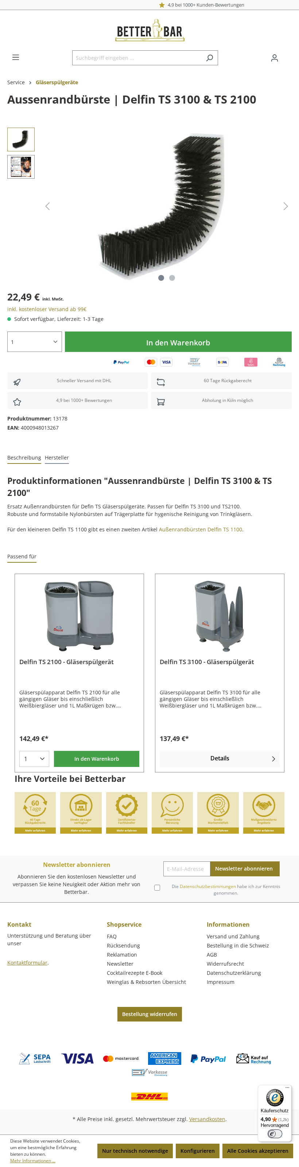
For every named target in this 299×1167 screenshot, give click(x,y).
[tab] (24, 458)
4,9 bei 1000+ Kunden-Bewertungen (149, 4)
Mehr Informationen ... (32, 1161)
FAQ (112, 936)
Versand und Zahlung (233, 936)
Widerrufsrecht (225, 963)
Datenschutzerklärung (234, 972)
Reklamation (122, 954)
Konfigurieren (197, 1150)
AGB (212, 954)
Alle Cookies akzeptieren (257, 1150)
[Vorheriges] (47, 206)
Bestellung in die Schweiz (238, 945)
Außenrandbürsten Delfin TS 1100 (200, 529)
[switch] (275, 1133)
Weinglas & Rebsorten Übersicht (146, 981)
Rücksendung (123, 945)
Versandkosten (207, 1119)
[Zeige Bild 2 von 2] (172, 278)
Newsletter (120, 963)
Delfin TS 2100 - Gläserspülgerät (66, 662)
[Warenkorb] (287, 55)
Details (219, 758)
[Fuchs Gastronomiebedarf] (286, 101)
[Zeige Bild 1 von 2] (161, 278)
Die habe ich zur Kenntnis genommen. (226, 889)
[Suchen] (209, 57)
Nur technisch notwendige (135, 1150)
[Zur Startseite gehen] (149, 30)
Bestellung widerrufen (149, 1014)
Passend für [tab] (21, 556)
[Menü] (15, 57)
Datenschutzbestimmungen (208, 886)
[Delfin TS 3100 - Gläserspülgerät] (220, 615)
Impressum (220, 981)
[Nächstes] (285, 206)
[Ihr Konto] (274, 58)
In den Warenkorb (178, 343)
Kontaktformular (27, 962)
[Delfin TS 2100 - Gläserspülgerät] (79, 615)
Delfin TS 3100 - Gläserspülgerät (207, 662)
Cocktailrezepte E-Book (134, 972)
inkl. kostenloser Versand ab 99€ (46, 309)
